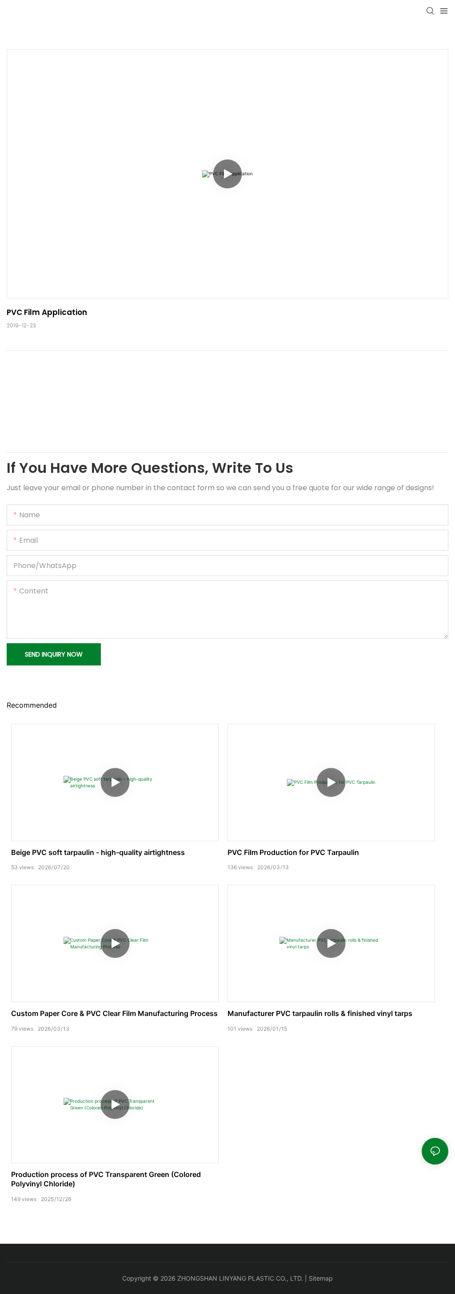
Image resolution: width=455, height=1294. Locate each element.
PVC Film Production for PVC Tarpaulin (293, 852)
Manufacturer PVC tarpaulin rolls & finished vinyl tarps (320, 1013)
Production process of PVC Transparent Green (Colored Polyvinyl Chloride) (106, 1179)
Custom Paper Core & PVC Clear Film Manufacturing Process (114, 1013)
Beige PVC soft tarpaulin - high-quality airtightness (98, 852)
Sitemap (321, 1278)
